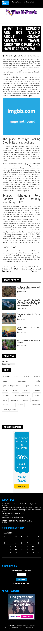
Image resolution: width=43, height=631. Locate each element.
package (37, 395)
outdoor (6, 395)
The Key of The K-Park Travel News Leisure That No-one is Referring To (31, 269)
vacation (20, 405)
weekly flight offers (9, 410)
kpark (15, 391)
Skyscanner (36, 400)
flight (38, 381)
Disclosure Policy (22, 626)
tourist (5, 405)
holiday (37, 386)
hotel (5, 391)
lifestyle (37, 391)
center (5, 381)
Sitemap (32, 626)
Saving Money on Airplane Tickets (23, 2)
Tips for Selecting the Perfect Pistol (28, 315)
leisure (26, 391)
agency (17, 376)
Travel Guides (34, 56)
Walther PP (36, 405)
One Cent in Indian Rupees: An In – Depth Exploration (28, 288)
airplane (26, 376)
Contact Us (11, 626)
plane (5, 400)
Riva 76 (25, 400)
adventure (6, 376)
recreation (14, 400)
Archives (5, 361)
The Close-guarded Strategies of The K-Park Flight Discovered (10, 269)
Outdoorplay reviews (21, 395)
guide (27, 386)
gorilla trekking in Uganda (11, 386)
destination (22, 381)
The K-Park (26, 583)
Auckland (37, 376)
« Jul (3, 561)
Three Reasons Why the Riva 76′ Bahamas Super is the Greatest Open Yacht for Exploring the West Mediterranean (28, 303)
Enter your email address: (21, 577)
